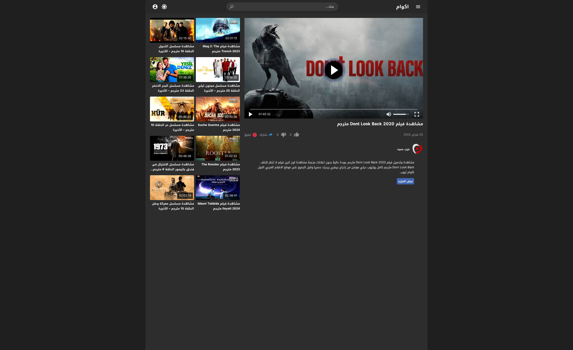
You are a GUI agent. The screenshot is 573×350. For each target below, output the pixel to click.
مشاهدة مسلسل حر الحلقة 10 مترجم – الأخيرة (172, 127)
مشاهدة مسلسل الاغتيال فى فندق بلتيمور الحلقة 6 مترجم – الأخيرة (172, 169)
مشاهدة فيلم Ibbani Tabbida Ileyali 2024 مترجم (219, 206)
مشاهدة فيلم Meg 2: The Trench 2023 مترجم (221, 48)
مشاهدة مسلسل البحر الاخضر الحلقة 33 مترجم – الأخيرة (173, 88)
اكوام (402, 6)
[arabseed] (417, 153)
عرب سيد (403, 149)
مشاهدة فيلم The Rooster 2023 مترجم (220, 167)
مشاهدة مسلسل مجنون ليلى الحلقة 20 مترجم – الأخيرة (219, 88)
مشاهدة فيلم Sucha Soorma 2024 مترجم (219, 127)
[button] (231, 6)
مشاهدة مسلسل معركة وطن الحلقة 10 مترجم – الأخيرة (173, 206)
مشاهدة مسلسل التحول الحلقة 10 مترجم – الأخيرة (176, 48)
